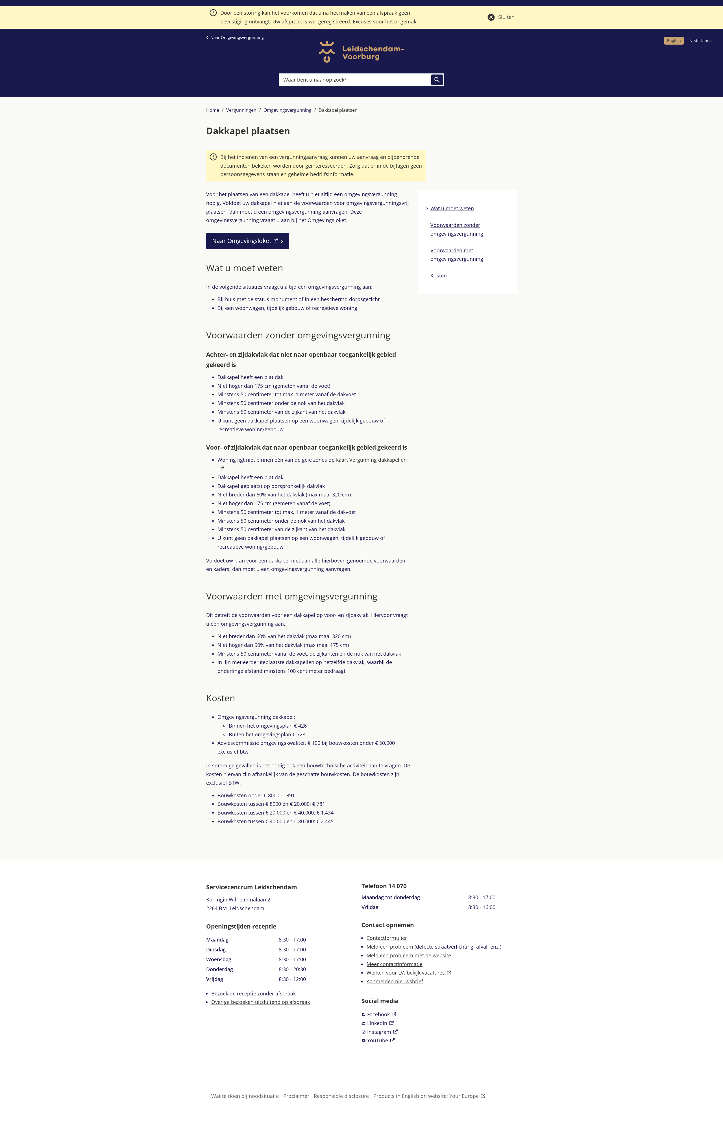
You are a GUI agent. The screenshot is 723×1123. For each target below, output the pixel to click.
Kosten (438, 275)
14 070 (397, 886)
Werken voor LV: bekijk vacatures (409, 972)
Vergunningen (241, 110)
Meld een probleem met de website (409, 955)
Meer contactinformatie (395, 964)
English (674, 40)
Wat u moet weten (452, 208)
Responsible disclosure (341, 1096)
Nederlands (700, 40)
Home (212, 110)
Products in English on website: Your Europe (426, 1096)
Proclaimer (296, 1096)
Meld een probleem (390, 946)
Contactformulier (387, 937)
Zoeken (437, 80)
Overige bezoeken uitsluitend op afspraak (260, 1002)
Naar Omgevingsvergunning (237, 37)
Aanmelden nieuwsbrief (395, 981)
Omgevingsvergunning (287, 110)
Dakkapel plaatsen (338, 110)
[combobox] (361, 80)
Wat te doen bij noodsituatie (245, 1096)
